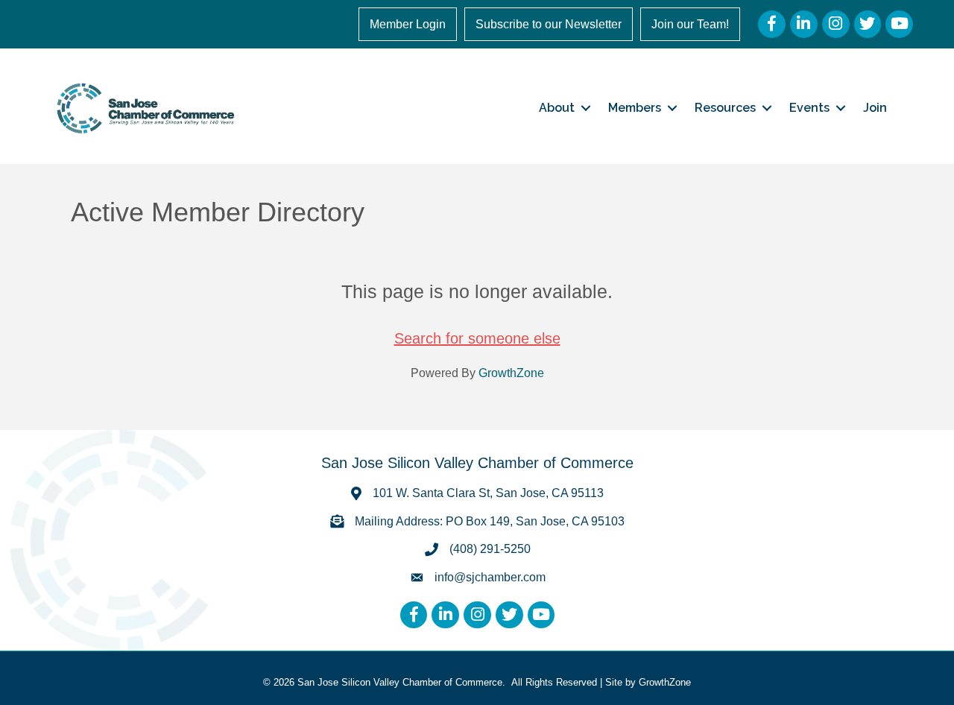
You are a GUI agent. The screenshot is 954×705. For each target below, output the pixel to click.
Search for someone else (477, 338)
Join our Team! (690, 24)
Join (875, 108)
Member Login (408, 24)
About (557, 108)
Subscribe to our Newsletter (549, 24)
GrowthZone (511, 373)
